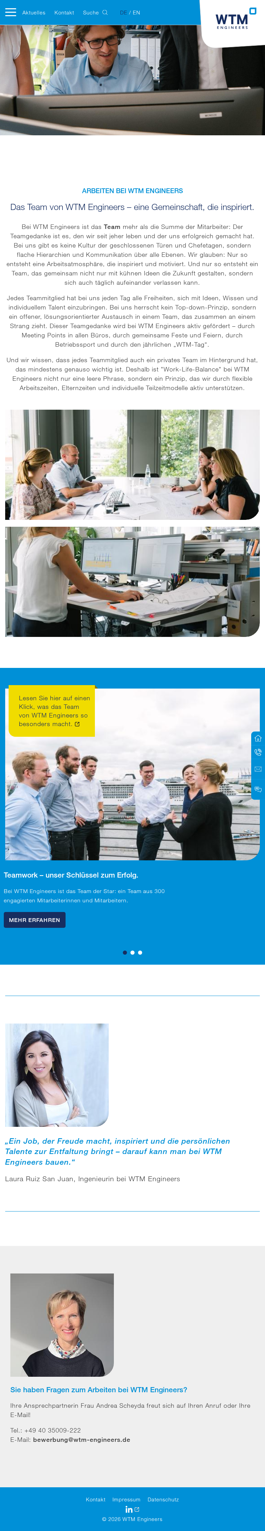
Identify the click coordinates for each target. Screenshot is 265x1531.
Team (112, 226)
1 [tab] (125, 953)
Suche (91, 12)
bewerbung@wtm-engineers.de (81, 1439)
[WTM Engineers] (236, 18)
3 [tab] (140, 953)
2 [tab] (132, 953)
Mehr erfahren (34, 920)
